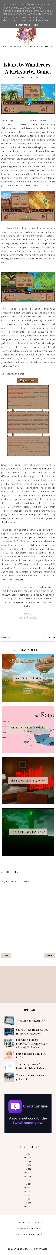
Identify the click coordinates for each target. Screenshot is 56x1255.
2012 (29, 1206)
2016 (29, 1191)
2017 (29, 1188)
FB (20, 617)
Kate (44, 1248)
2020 (29, 1176)
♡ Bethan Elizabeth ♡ (29, 1234)
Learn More (23, 25)
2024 (29, 1161)
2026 (29, 1154)
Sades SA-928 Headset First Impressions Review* (32, 1031)
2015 (29, 1195)
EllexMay (21, 1248)
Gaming (5, 638)
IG (25, 617)
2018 (29, 1184)
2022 (29, 1169)
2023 (29, 1165)
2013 (29, 1203)
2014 (29, 1199)
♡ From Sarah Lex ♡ (29, 1228)
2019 (29, 1180)
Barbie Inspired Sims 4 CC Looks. (31, 1055)
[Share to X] (49, 637)
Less (6, 955)
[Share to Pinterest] (54, 637)
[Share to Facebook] (45, 637)
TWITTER (33, 617)
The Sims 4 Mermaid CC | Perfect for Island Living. (30, 1066)
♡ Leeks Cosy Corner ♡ (29, 1222)
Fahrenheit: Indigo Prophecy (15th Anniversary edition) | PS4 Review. (32, 1043)
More (49, 955)
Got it (37, 25)
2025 (29, 1157)
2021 (29, 1173)
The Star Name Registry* (30, 1020)
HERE (20, 579)
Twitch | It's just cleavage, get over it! (30, 1077)
